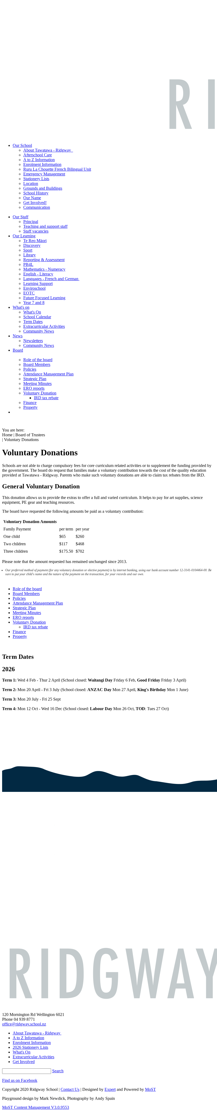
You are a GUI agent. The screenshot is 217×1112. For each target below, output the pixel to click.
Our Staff (20, 217)
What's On (32, 312)
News (17, 336)
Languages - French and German (51, 278)
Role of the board (37, 359)
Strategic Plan (34, 378)
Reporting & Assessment (44, 259)
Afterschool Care (37, 155)
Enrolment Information (42, 164)
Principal (30, 221)
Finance (30, 402)
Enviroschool (34, 288)
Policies (29, 369)
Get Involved (24, 1061)
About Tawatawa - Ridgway (48, 150)
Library (29, 255)
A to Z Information (39, 159)
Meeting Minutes (37, 383)
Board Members (36, 364)
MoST (150, 1089)
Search (58, 1071)
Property (30, 407)
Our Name (32, 198)
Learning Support (38, 283)
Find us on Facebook (19, 1080)
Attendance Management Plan (48, 374)
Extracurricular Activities (44, 326)
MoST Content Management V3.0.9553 (35, 1107)
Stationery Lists (36, 178)
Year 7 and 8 (33, 302)
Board (18, 350)
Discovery (31, 245)
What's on (21, 307)
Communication (36, 207)
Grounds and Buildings (42, 188)
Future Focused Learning (44, 298)
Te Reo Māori (35, 240)
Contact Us (70, 1089)
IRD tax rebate (46, 398)
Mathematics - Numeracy (44, 269)
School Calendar (37, 317)
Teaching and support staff (45, 226)
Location (30, 183)
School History (35, 193)
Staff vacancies (35, 231)
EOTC (29, 293)
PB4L (28, 264)
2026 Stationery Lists (30, 1047)
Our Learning (24, 236)
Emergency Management (44, 174)
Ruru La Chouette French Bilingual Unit (57, 169)
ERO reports (33, 388)
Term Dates (33, 321)
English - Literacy (38, 274)
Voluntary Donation (39, 393)
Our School (22, 145)
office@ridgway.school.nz (24, 1024)
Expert (110, 1089)
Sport (27, 250)
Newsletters (33, 340)
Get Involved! (35, 202)
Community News (38, 331)
